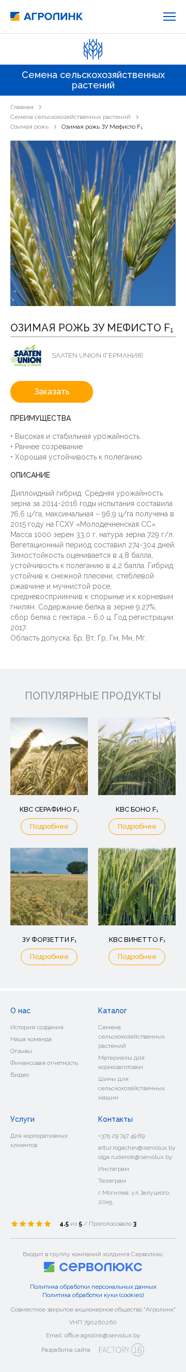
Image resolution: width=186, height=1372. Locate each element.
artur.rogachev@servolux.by (137, 1147)
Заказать (52, 392)
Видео (19, 1074)
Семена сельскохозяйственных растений (70, 116)
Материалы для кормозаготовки (121, 1062)
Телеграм (112, 1180)
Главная (22, 107)
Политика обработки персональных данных (93, 1286)
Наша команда (31, 1039)
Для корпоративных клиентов (39, 1140)
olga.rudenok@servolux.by (135, 1157)
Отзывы (21, 1051)
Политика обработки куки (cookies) (93, 1295)
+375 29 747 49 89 (121, 1135)
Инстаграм (113, 1168)
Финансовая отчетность (44, 1062)
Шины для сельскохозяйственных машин (131, 1088)
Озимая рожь (29, 126)
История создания (37, 1027)
